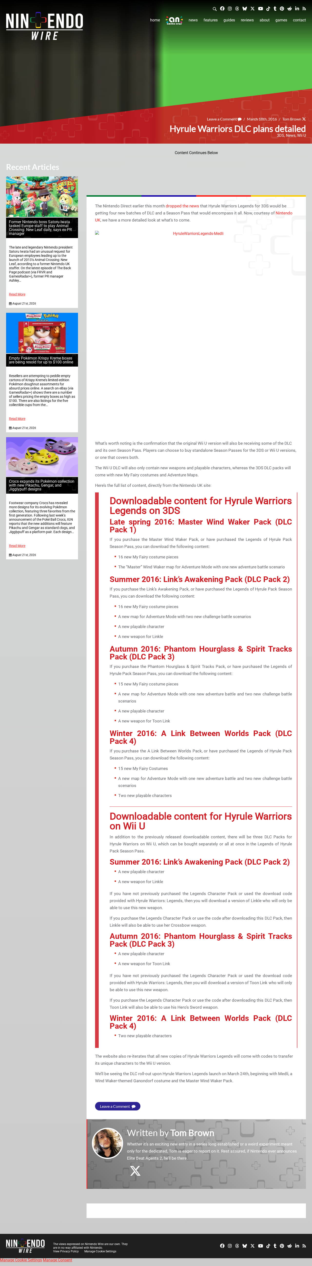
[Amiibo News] (174, 20)
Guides (229, 20)
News (193, 20)
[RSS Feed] (304, 8)
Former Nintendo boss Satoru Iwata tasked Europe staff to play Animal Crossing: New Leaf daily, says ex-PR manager (40, 228)
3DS (280, 135)
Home (155, 20)
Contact (299, 20)
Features (211, 20)
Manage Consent (57, 1260)
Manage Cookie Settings (100, 1251)
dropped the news (182, 205)
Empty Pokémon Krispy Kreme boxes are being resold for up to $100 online (41, 360)
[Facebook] (222, 8)
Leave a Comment (222, 119)
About (265, 20)
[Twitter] (252, 8)
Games (281, 20)
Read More (17, 294)
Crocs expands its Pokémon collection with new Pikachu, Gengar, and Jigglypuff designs (41, 485)
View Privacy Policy (66, 1251)
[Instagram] (230, 8)
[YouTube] (260, 8)
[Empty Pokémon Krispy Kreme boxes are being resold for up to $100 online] (42, 352)
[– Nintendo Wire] (44, 27)
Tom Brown (291, 119)
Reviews (247, 20)
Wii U (301, 135)
